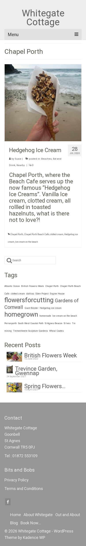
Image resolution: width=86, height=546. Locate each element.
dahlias (30, 293)
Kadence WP (34, 537)
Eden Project (42, 293)
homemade (45, 315)
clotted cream (56, 234)
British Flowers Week (32, 286)
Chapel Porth (16, 234)
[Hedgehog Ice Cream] (43, 102)
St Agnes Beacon (53, 323)
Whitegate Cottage (43, 17)
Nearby (21, 165)
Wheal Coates (56, 330)
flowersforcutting (29, 300)
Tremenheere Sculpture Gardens (30, 330)
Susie (18, 158)
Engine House (57, 293)
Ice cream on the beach (26, 242)
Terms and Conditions (23, 488)
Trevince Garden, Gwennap (36, 370)
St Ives (67, 323)
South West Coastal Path (30, 323)
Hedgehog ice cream (51, 308)
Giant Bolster (31, 308)
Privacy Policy (16, 480)
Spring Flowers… (44, 385)
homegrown (21, 314)
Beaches (46, 158)
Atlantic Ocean (12, 286)
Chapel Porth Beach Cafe (36, 234)
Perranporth (10, 323)
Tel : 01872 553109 (20, 455)
